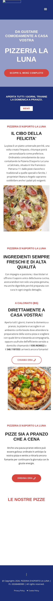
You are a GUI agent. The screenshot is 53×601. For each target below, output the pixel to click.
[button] (45, 9)
